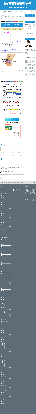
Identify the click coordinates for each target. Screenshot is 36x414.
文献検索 (6, 292)
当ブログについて (26, 11)
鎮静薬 (6, 348)
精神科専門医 (6, 193)
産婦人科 (6, 303)
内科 (6, 356)
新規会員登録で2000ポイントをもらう (12, 119)
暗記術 (6, 222)
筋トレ (6, 408)
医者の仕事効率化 (6, 215)
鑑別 (6, 328)
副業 (6, 394)
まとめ (6, 330)
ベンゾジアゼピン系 (6, 347)
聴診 (6, 372)
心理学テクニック (6, 399)
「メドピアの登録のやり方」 (14, 113)
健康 (6, 211)
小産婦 (6, 301)
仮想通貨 (6, 383)
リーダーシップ (6, 307)
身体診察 (6, 206)
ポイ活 (6, 195)
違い (6, 323)
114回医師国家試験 (6, 237)
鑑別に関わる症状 (6, 319)
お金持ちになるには (6, 392)
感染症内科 (15, 11)
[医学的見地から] (18, 9)
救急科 (6, 224)
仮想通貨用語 (6, 385)
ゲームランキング (6, 403)
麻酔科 (6, 204)
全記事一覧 (32, 11)
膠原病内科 (6, 366)
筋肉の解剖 (6, 242)
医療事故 (6, 299)
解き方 (6, 264)
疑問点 (6, 290)
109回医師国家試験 (6, 321)
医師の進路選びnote (4, 11)
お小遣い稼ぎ (6, 390)
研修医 (6, 339)
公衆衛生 (6, 312)
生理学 (6, 213)
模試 (6, 236)
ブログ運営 (6, 401)
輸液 (6, 253)
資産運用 (6, 197)
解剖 (6, 239)
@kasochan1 (27, 52)
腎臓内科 (6, 359)
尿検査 (6, 220)
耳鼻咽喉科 (6, 286)
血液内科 (6, 361)
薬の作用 (6, 341)
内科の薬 (6, 344)
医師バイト (6, 202)
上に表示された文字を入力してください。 (7, 171)
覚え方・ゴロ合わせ (6, 246)
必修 (6, 313)
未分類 (6, 381)
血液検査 (6, 374)
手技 (6, 255)
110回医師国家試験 (6, 235)
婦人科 (6, 305)
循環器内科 (9, 11)
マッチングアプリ (6, 188)
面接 (6, 271)
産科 (6, 275)
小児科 (6, 304)
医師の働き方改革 (6, 376)
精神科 (6, 280)
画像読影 (6, 244)
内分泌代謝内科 (6, 360)
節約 (14, 190)
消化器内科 (21, 11)
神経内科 (6, 365)
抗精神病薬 (6, 346)
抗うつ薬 (6, 345)
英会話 (6, 273)
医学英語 (6, 311)
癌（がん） (6, 288)
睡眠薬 (6, 343)
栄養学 (6, 332)
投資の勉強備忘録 (28, 24)
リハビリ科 (6, 297)
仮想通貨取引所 (15, 189)
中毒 (6, 262)
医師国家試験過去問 (6, 229)
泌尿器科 (6, 279)
